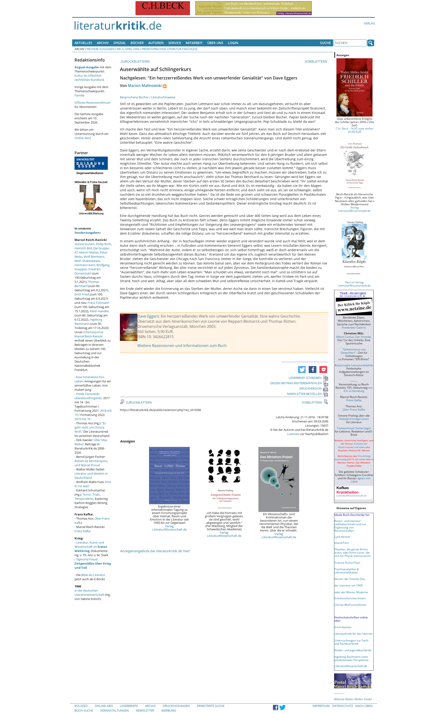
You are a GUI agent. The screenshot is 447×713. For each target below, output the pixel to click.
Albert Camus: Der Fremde (353, 337)
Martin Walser (88, 252)
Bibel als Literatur (93, 575)
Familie (79, 95)
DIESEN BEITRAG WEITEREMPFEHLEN (296, 383)
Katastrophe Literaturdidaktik (353, 365)
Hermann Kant (84, 265)
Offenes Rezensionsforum (92, 102)
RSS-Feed (81, 706)
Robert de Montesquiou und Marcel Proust (91, 463)
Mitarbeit (194, 43)
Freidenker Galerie (354, 327)
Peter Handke (99, 311)
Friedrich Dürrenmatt (87, 271)
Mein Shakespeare (87, 261)
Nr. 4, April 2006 (128, 49)
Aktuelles (83, 43)
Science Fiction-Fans (347, 562)
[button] (302, 369)
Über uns (215, 43)
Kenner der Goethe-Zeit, (350, 579)
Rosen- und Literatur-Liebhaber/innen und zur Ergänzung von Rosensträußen (350, 525)
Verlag (369, 23)
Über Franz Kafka (354, 409)
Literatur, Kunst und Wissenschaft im (90, 546)
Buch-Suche (83, 710)
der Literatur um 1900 (348, 585)
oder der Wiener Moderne (351, 592)
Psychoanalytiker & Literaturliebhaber (346, 570)
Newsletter (145, 710)
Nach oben (363, 706)
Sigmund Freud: (92, 563)
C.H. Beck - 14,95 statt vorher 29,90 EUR (354, 130)
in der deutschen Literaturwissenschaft (89, 592)
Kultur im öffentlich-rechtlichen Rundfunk (89, 77)
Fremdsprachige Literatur (161, 49)
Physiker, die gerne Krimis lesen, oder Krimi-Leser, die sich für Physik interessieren (352, 552)
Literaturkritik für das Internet (353, 633)
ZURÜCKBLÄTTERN (135, 61)
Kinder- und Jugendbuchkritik (352, 650)
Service (174, 43)
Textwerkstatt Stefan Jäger (354, 428)
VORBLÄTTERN (316, 61)
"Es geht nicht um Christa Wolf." (90, 427)
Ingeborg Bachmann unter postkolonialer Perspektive (351, 658)
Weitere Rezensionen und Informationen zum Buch (182, 345)
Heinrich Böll (83, 248)
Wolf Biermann (94, 256)
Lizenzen (293, 434)
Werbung (168, 710)
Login (233, 43)
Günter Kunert (84, 244)
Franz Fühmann (98, 303)
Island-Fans (341, 543)
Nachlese (190, 49)
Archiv (103, 43)
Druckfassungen (176, 706)
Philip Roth (103, 244)
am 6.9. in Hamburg (358, 389)
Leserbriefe (129, 706)
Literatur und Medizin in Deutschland (91, 475)
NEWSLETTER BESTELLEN (304, 394)
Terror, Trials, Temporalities (87, 496)
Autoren (156, 43)
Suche (325, 43)
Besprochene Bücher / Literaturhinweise (147, 97)
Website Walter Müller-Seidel (353, 699)
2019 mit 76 (82, 419)
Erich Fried (81, 294)
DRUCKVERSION (310, 388)
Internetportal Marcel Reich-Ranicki (88, 334)
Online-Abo (82, 138)
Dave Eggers (148, 316)
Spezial (119, 43)
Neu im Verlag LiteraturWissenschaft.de (354, 283)
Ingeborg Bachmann (88, 321)
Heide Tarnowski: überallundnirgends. (88, 396)
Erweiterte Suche (210, 706)
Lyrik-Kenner (342, 536)
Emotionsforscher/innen (350, 598)
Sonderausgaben (87, 232)
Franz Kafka (82, 531)
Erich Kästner (343, 627)
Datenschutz (342, 706)
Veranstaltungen (114, 710)
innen (362, 605)
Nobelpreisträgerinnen (354, 419)
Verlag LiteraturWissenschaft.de (169, 527)
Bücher (137, 43)
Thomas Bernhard (86, 284)
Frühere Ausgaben (101, 49)
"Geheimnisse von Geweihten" (353, 350)
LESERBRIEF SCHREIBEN (305, 378)
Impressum (321, 706)
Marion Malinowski (145, 85)
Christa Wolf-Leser (346, 605)
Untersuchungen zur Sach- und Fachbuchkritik (351, 641)
